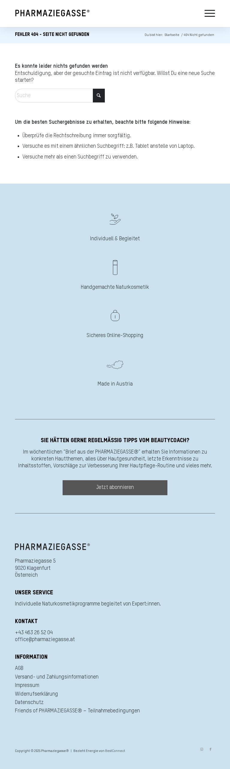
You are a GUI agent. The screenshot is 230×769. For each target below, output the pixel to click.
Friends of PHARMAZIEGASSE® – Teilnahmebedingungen (77, 711)
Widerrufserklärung (36, 694)
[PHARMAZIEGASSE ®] (52, 13)
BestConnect (115, 751)
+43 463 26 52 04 (34, 632)
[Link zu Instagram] (201, 749)
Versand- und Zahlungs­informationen (57, 677)
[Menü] (208, 13)
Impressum (27, 685)
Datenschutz (29, 702)
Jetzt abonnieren (115, 487)
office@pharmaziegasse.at (45, 639)
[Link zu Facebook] (210, 749)
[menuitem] (208, 13)
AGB (19, 668)
